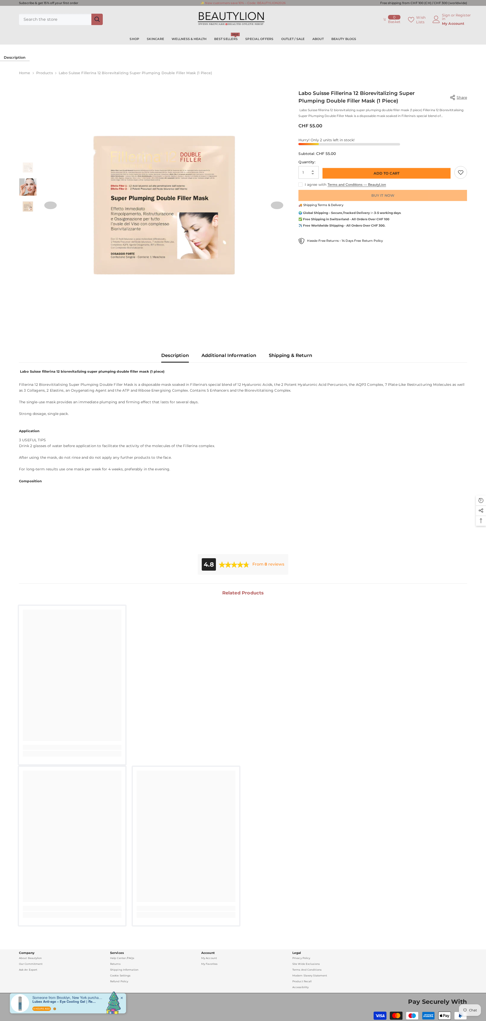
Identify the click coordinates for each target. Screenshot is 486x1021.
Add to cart (386, 173)
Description (15, 57)
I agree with (315, 184)
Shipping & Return (290, 355)
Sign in (446, 17)
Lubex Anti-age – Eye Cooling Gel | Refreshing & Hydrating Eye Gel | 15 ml (64, 1001)
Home (24, 73)
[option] (164, 205)
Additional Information (228, 355)
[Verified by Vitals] (54, 1009)
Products (44, 73)
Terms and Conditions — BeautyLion (357, 185)
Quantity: (306, 162)
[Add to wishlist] (460, 172)
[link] (72, 747)
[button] (50, 205)
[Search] (61, 19)
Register (463, 15)
